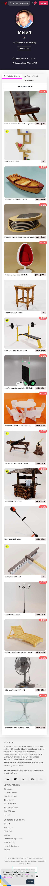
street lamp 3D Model (12, 615)
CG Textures (8, 800)
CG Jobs (7, 815)
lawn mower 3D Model (12, 539)
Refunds (7, 850)
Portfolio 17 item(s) (13, 76)
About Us (8, 742)
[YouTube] (37, 876)
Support (7, 824)
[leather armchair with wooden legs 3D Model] (25, 106)
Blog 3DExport (10, 811)
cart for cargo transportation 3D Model (18, 388)
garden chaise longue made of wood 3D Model (21, 652)
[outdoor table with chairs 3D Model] (25, 408)
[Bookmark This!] (43, 119)
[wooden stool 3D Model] (25, 295)
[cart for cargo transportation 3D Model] (25, 370)
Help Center (8, 827)
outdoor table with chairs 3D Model (17, 426)
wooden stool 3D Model (13, 313)
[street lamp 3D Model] (25, 597)
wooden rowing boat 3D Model (15, 199)
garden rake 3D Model (12, 577)
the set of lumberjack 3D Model (16, 464)
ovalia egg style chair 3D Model (16, 275)
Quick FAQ (8, 831)
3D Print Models (10, 792)
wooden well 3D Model (12, 501)
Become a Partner (11, 807)
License (7, 835)
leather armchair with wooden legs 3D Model (20, 124)
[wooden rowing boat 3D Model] (25, 182)
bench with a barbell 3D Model (15, 350)
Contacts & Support (14, 819)
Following (31, 43)
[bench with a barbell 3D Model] (25, 333)
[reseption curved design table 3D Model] (25, 219)
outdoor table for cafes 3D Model (16, 728)
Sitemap (27, 864)
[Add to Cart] (38, 119)
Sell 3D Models (10, 804)
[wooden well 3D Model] (25, 484)
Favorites (30, 81)
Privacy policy (9, 842)
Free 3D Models (33, 76)
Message (25, 49)
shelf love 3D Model (11, 162)
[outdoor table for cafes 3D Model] (25, 710)
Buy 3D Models (12, 784)
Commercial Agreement (13, 839)
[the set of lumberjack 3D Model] (25, 446)
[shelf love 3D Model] (25, 144)
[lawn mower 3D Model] (25, 521)
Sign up (43, 3)
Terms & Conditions (11, 846)
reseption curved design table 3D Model (19, 237)
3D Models (8, 789)
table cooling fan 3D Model (14, 690)
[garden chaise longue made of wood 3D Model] (25, 635)
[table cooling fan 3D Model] (25, 672)
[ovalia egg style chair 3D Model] (25, 257)
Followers (18, 43)
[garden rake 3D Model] (25, 559)
